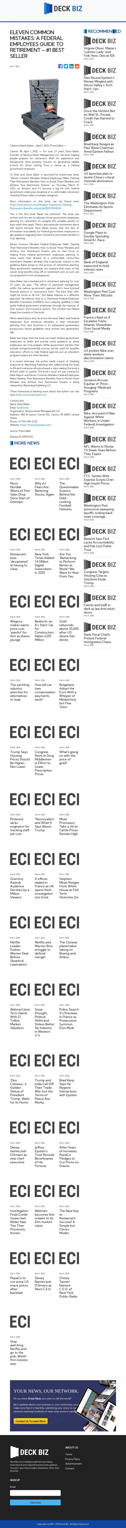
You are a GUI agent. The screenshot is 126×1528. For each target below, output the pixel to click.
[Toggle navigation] (11, 19)
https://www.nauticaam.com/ (35, 424)
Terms (68, 1454)
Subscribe (35, 1502)
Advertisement (73, 1463)
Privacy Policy (72, 1459)
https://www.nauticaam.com (31, 394)
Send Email (22, 407)
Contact (69, 1468)
